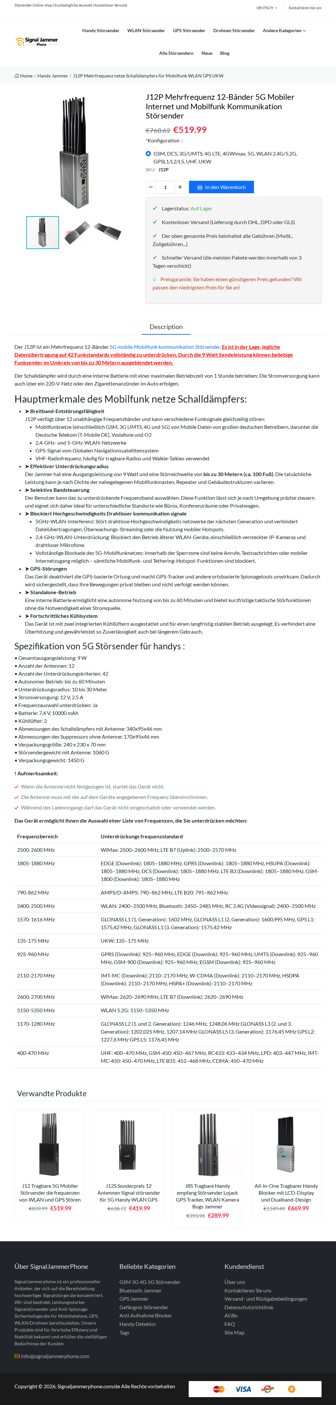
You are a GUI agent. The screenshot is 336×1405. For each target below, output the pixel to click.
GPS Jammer (133, 1298)
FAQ (229, 1324)
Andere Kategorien (282, 30)
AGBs (231, 1315)
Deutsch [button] (265, 8)
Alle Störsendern (176, 53)
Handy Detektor (137, 1324)
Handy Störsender (100, 30)
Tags (124, 1332)
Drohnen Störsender (234, 30)
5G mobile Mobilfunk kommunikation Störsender (165, 347)
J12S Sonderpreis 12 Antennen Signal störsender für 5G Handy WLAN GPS (128, 1193)
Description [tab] (166, 326)
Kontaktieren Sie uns (305, 8)
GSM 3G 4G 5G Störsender (149, 1282)
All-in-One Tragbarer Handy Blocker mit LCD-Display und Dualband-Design (286, 1193)
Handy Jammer (52, 75)
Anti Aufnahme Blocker (145, 1315)
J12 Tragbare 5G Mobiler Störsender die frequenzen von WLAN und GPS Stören (50, 1193)
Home (26, 75)
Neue (206, 53)
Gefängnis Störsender (143, 1307)
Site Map (234, 1332)
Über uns (234, 1282)
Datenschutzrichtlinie (248, 1307)
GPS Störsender (189, 30)
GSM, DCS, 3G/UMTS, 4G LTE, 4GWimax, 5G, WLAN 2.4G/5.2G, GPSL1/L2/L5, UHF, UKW (225, 157)
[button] (132, 154)
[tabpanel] (49, 1168)
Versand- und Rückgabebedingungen (265, 1298)
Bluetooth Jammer (140, 1290)
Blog (224, 53)
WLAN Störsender (146, 30)
